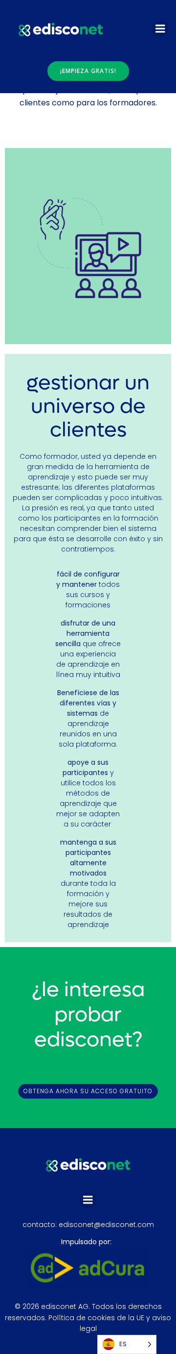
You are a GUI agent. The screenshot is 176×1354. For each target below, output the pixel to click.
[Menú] (160, 29)
